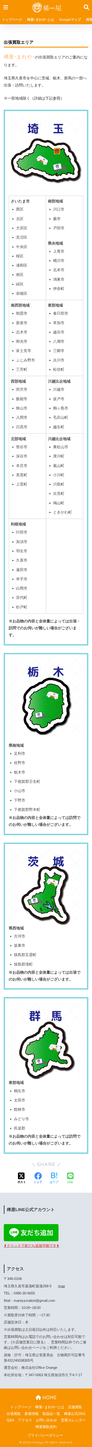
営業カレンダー (73, 1420)
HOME (49, 1397)
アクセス (25, 1420)
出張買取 (14, 1414)
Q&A (10, 1420)
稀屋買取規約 (46, 1427)
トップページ (12, 19)
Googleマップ (70, 19)
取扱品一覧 (51, 1414)
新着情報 (32, 1414)
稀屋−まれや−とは (40, 19)
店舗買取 (75, 1407)
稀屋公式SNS (74, 1414)
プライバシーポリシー (45, 1435)
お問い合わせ (46, 1420)
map (61, 1286)
